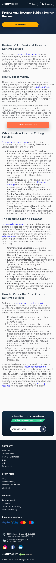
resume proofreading (35, 367)
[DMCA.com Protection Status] (25, 554)
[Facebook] (13, 547)
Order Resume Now (28, 125)
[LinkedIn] (20, 547)
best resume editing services (31, 303)
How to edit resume (12, 224)
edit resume (8, 236)
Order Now (20, 25)
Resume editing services (15, 142)
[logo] (10, 554)
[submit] (43, 429)
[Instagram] (5, 547)
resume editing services (27, 54)
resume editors (41, 87)
